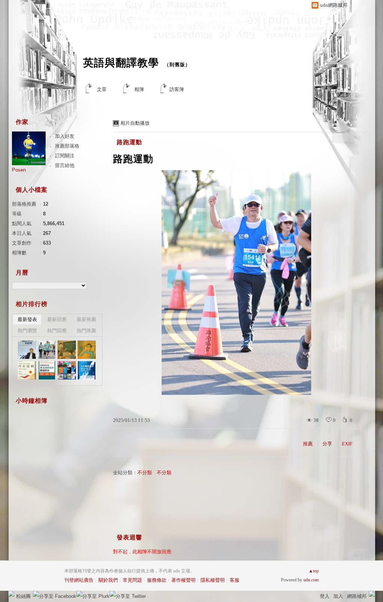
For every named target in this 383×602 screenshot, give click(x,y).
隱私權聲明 (212, 580)
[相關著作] (67, 370)
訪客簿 (176, 89)
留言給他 (64, 165)
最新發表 (27, 319)
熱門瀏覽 (27, 330)
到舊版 (177, 64)
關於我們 (108, 580)
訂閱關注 (64, 155)
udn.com (311, 580)
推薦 (308, 444)
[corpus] (27, 350)
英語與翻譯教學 (121, 63)
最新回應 (57, 319)
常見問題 (132, 580)
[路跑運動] (47, 350)
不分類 (144, 472)
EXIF (347, 444)
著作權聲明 (183, 580)
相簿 (139, 89)
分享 (327, 444)
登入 (325, 596)
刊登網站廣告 (79, 580)
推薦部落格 (67, 146)
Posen (19, 170)
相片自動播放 (135, 123)
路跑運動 (129, 142)
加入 (338, 596)
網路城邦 (357, 596)
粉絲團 (23, 596)
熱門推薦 (86, 330)
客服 (234, 580)
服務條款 (156, 580)
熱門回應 (57, 330)
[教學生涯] (67, 350)
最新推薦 (86, 319)
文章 (102, 89)
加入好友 (64, 136)
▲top (314, 571)
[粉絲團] (11, 594)
